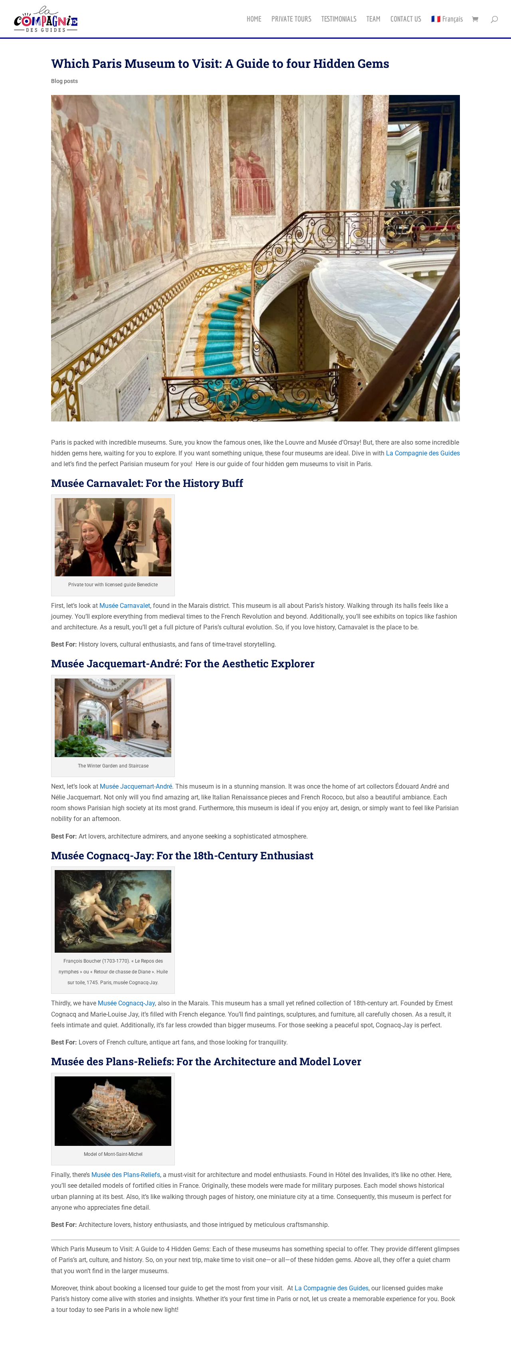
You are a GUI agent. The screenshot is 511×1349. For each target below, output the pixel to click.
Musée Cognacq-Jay (126, 1003)
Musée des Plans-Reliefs (125, 1175)
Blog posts (64, 81)
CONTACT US (405, 19)
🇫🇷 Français (447, 19)
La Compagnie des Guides (423, 453)
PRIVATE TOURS (291, 19)
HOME (254, 19)
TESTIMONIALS (339, 19)
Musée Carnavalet (124, 605)
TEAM (373, 19)
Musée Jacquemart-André (136, 786)
